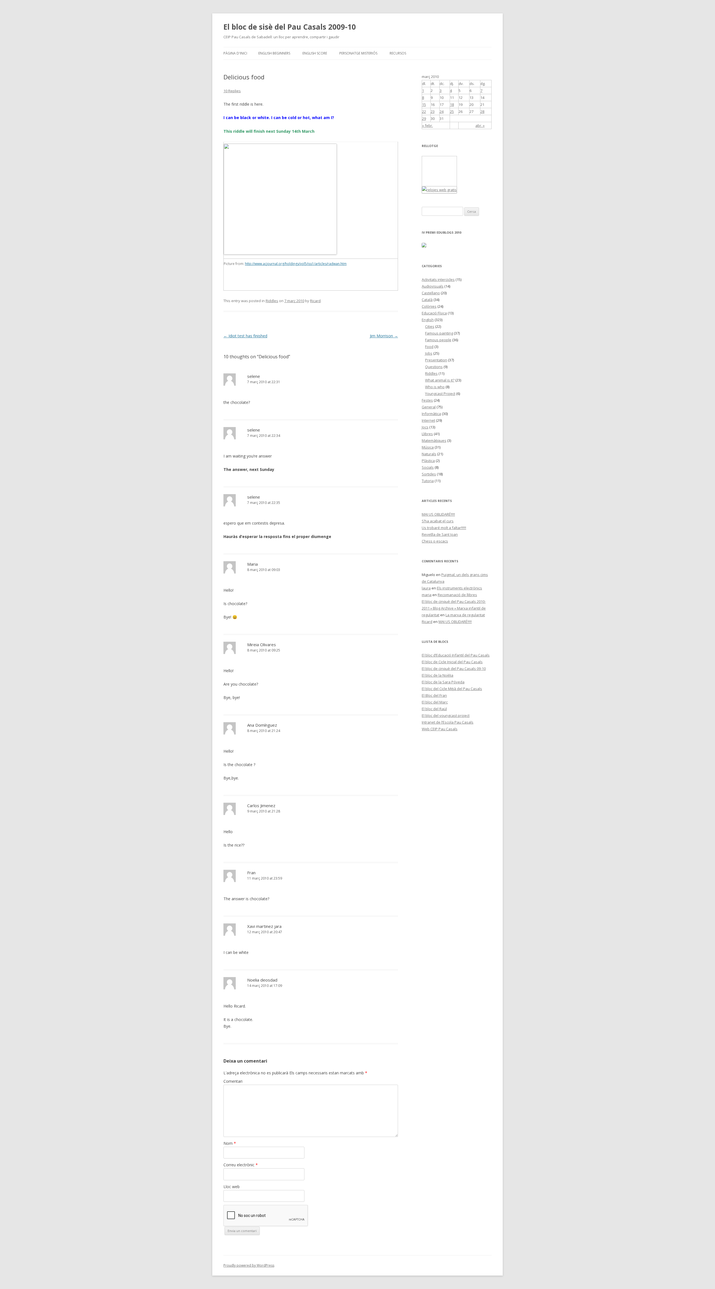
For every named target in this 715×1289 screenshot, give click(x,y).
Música (428, 447)
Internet (428, 420)
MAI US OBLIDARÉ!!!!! (438, 514)
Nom (229, 1143)
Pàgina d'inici (235, 53)
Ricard (315, 300)
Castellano (431, 292)
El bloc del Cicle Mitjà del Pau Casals (452, 688)
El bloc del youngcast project (445, 715)
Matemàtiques (434, 440)
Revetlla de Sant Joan (440, 534)
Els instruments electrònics (459, 588)
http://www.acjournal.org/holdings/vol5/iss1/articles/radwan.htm (296, 263)
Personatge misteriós (358, 53)
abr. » (480, 125)
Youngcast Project (440, 393)
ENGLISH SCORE (314, 53)
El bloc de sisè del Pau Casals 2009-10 (289, 27)
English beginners (274, 53)
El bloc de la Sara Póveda (443, 681)
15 (424, 104)
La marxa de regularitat (465, 614)
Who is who (435, 386)
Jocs (425, 427)
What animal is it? (439, 380)
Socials (428, 467)
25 (452, 111)
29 (424, 118)
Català (427, 299)
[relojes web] (436, 182)
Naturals (429, 453)
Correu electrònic (240, 1164)
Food (429, 346)
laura (426, 588)
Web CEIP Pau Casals (439, 728)
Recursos (398, 53)
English (428, 319)
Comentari (232, 1081)
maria (427, 594)
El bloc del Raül (434, 708)
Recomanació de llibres (457, 594)
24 (442, 111)
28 (482, 111)
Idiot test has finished (245, 335)
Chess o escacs (435, 541)
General (429, 406)
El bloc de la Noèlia (437, 675)
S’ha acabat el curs (438, 520)
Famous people (438, 339)
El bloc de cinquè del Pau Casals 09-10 (454, 668)
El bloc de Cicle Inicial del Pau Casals (452, 661)
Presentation (436, 359)
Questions (434, 366)
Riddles (272, 300)
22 (424, 111)
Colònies (429, 306)
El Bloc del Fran (434, 695)
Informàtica (431, 413)
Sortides (429, 474)
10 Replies (232, 90)
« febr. (427, 125)
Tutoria (428, 480)
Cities (429, 326)
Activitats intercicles (438, 279)
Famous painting (439, 333)
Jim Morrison (384, 335)
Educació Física (434, 313)
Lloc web (231, 1186)
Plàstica (428, 460)
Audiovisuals (433, 286)
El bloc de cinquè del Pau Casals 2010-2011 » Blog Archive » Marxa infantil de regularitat (454, 608)
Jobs (428, 353)
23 (433, 111)
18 (452, 104)
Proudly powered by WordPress (248, 1265)
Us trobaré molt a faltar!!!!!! (444, 527)
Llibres (427, 433)
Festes (427, 400)
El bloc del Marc (435, 702)
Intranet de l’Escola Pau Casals (447, 722)
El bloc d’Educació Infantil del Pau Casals (456, 655)
